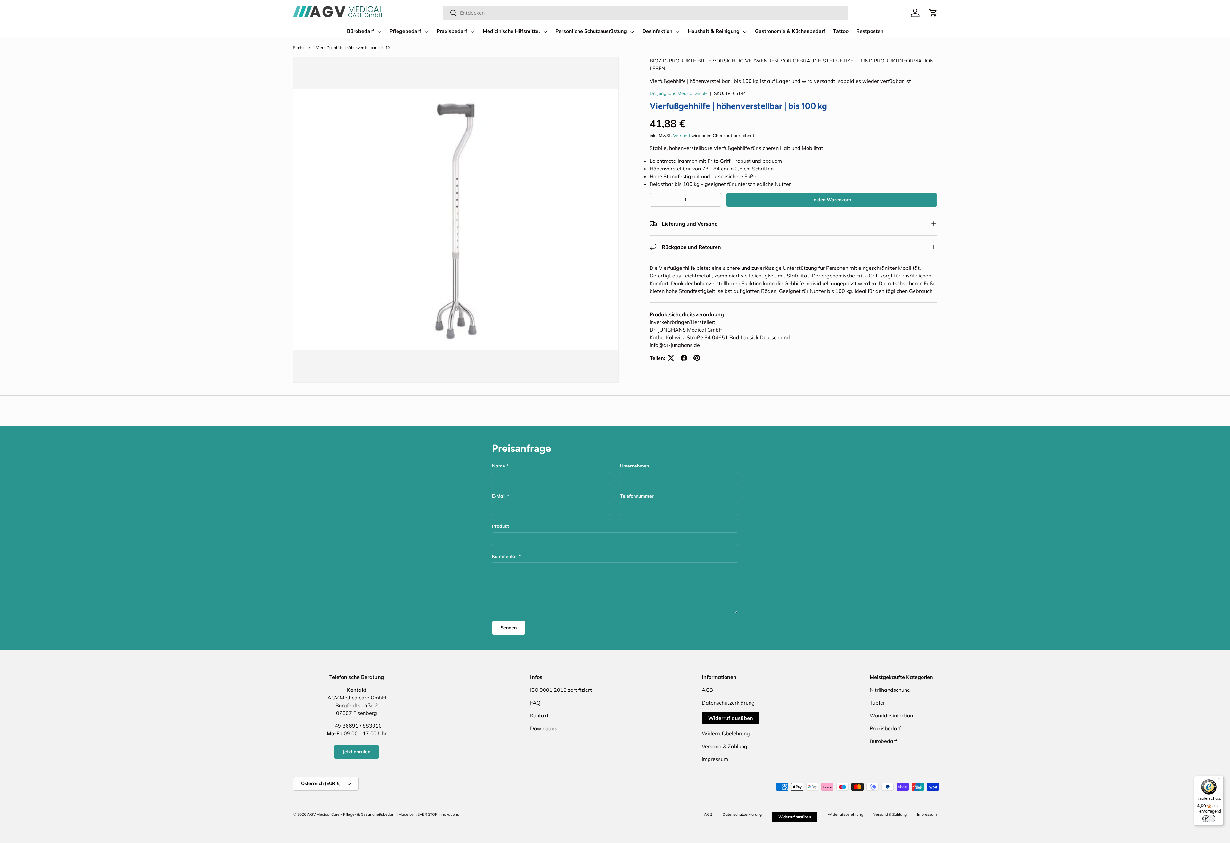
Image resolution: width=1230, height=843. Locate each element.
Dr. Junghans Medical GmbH (679, 93)
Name (498, 466)
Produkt (500, 526)
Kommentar (504, 556)
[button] (933, 13)
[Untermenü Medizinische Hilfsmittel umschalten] (545, 32)
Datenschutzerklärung (728, 702)
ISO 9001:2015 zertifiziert (561, 690)
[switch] (1208, 818)
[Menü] (1220, 779)
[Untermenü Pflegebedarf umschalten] (426, 32)
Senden (509, 628)
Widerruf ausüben (730, 718)
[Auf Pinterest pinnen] (696, 357)
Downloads (543, 728)
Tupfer (877, 702)
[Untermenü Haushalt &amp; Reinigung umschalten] (745, 32)
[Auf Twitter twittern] (671, 357)
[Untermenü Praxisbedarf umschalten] (472, 32)
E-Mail (499, 496)
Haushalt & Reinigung (714, 31)
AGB (707, 690)
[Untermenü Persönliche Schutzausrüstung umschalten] (632, 32)
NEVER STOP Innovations (436, 814)
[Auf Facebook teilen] (683, 357)
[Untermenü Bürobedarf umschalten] (379, 32)
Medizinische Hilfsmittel (511, 31)
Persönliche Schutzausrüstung (591, 31)
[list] (455, 219)
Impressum (715, 759)
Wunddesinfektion (891, 715)
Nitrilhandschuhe (890, 690)
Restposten (869, 31)
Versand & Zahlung (724, 746)
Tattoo (841, 31)
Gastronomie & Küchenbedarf (790, 31)
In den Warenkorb (831, 199)
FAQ (535, 702)
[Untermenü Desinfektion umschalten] (677, 32)
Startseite (301, 47)
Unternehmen (634, 466)
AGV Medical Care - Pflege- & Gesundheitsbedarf (351, 814)
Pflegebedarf (405, 31)
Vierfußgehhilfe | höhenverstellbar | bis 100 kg (354, 47)
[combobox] (645, 13)
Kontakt (539, 715)
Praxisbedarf (452, 31)
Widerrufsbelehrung (726, 733)
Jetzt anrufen (356, 752)
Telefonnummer (637, 496)
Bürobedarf (360, 31)
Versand (681, 135)
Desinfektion (657, 31)
